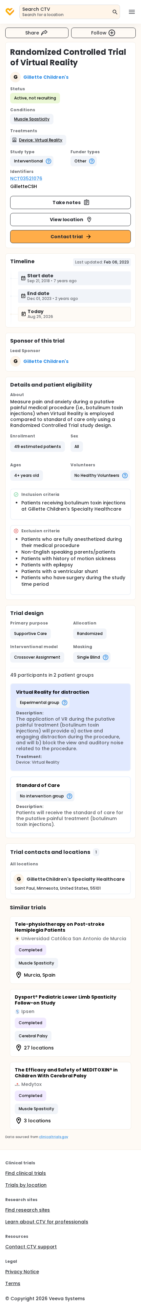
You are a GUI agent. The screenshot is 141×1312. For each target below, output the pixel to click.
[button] (31, 119)
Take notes (66, 202)
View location (67, 219)
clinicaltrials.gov (53, 1136)
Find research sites (27, 1210)
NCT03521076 (26, 178)
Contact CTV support (31, 1246)
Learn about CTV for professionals (46, 1221)
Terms (12, 1283)
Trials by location (26, 1185)
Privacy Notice (22, 1271)
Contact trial (66, 236)
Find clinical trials (25, 1173)
